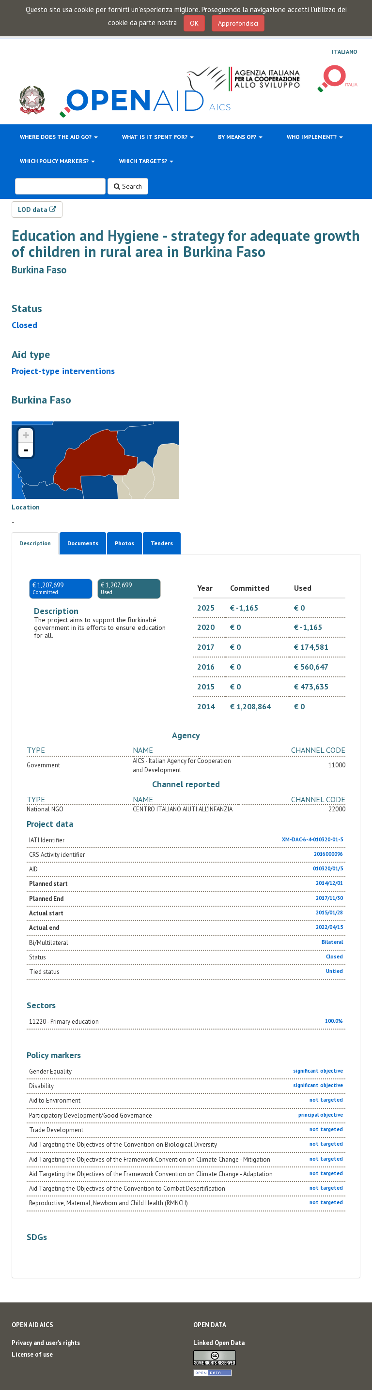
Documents (82, 543)
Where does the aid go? (56, 136)
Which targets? (144, 160)
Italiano (344, 52)
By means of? (238, 136)
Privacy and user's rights (46, 1343)
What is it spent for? (155, 136)
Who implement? (312, 136)
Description (35, 543)
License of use (32, 1354)
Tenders (162, 543)
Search (131, 186)
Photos (124, 543)
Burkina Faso (39, 269)
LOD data (33, 209)
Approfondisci (238, 23)
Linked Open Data (219, 1343)
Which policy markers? (55, 160)
